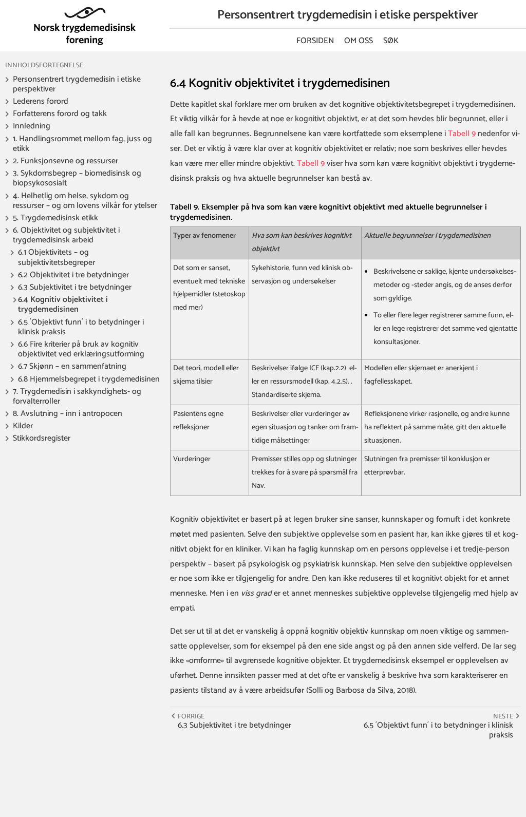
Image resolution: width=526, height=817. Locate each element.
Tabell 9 (462, 134)
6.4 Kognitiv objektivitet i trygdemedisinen (63, 304)
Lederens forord (40, 101)
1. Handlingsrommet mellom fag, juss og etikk (82, 144)
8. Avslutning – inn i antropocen (67, 414)
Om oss (358, 41)
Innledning (31, 126)
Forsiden (315, 41)
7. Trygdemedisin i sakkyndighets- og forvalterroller (77, 396)
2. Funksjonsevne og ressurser (65, 161)
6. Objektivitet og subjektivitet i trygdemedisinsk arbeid (66, 235)
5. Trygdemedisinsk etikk (55, 218)
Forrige (191, 716)
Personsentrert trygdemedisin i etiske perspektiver (77, 84)
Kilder (23, 426)
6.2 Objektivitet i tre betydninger (73, 275)
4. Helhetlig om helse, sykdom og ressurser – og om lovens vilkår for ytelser (85, 201)
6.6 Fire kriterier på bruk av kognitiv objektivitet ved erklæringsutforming (81, 349)
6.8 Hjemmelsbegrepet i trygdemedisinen (89, 379)
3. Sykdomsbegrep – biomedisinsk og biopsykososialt (77, 178)
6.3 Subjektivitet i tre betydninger (75, 287)
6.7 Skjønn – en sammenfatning (72, 366)
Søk (391, 41)
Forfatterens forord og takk (60, 114)
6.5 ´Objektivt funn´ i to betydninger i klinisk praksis (81, 327)
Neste (503, 716)
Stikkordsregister (41, 438)
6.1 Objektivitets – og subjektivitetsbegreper (56, 257)
